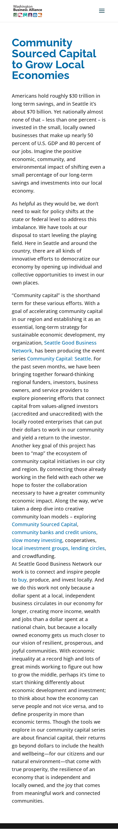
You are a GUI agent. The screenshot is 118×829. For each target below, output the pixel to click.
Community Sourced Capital (44, 524)
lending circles (88, 548)
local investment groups (40, 548)
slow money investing (37, 540)
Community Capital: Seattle (59, 358)
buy (22, 579)
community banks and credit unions (54, 532)
